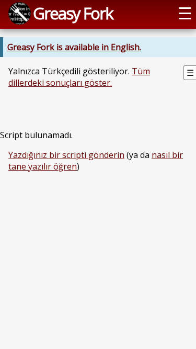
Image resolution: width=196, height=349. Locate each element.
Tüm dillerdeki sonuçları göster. (79, 76)
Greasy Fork (73, 13)
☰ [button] (185, 13)
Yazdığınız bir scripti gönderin (66, 155)
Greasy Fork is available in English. (74, 47)
